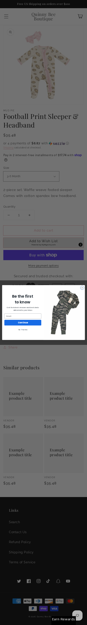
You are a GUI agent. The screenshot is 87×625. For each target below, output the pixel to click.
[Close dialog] (82, 288)
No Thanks (22, 329)
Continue (23, 322)
